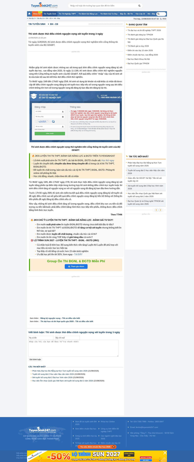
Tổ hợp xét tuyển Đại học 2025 (85, 444)
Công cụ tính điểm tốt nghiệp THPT (110, 430)
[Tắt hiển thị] (113, 446)
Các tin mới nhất (37, 367)
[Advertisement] (76, 59)
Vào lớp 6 (32, 18)
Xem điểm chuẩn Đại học (85, 429)
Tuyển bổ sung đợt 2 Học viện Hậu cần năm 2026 (53, 374)
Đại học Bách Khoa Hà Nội (139, 59)
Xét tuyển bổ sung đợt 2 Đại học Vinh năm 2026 (52, 377)
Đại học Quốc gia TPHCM (138, 63)
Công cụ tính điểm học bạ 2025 (86, 437)
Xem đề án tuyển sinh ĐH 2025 (86, 422)
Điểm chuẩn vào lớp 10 (110, 443)
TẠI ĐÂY (78, 254)
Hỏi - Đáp (57, 18)
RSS (164, 19)
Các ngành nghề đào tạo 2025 (111, 437)
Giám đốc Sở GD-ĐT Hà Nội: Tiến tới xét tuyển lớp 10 (145, 179)
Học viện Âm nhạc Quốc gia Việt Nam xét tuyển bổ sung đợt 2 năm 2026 (62, 381)
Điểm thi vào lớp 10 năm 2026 (140, 50)
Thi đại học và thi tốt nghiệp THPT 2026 (144, 30)
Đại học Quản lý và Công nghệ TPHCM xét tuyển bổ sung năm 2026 (146, 202)
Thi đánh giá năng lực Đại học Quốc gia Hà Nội (146, 40)
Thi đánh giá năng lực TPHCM (140, 35)
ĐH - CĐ (49, 18)
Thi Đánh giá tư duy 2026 (138, 46)
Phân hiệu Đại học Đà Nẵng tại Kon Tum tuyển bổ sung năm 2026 (59, 371)
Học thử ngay (107, 160)
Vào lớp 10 (40, 18)
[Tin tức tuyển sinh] (44, 5)
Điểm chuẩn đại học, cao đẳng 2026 (143, 55)
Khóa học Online (108, 421)
